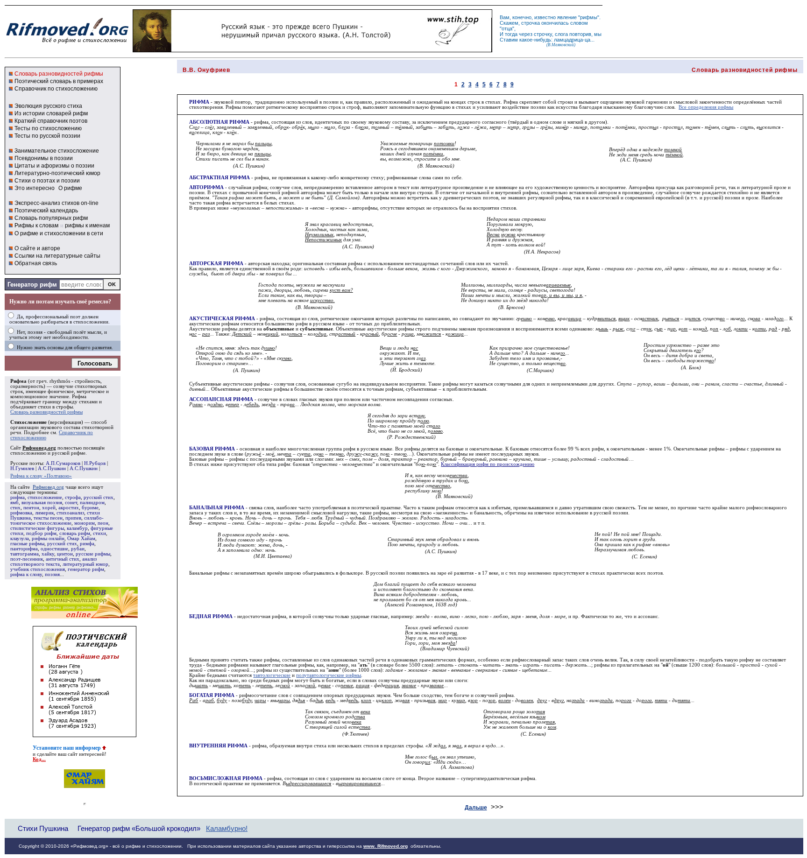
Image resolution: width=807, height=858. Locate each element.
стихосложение (45, 497)
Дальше (476, 807)
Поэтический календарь (46, 210)
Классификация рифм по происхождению (487, 464)
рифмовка (21, 512)
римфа (87, 543)
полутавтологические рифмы (328, 675)
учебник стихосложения (37, 569)
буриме (90, 507)
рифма (17, 497)
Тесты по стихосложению (48, 128)
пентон (31, 507)
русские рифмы (93, 553)
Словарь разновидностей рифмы (58, 73)
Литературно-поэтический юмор (57, 173)
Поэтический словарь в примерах (58, 81)
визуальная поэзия (41, 502)
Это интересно (34, 188)
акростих (68, 507)
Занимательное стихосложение (56, 151)
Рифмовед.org (48, 487)
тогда (511, 34)
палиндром (92, 502)
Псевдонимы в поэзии (43, 158)
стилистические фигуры (37, 528)
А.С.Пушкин (52, 468)
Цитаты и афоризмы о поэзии (54, 165)
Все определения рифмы (706, 107)
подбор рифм (41, 533)
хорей (49, 507)
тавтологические (271, 675)
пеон (103, 523)
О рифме (70, 188)
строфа (73, 497)
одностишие (54, 548)
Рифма (18, 381)
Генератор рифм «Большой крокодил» (139, 828)
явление (567, 17)
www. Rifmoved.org (385, 846)
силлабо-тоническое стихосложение (57, 520)
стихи (99, 533)
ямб (14, 502)
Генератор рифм (32, 284)
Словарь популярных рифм (51, 218)
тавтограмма (24, 553)
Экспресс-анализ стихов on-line (56, 203)
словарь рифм (74, 533)
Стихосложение (28, 422)
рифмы (588, 17)
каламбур (77, 528)
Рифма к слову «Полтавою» (41, 475)
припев (73, 517)
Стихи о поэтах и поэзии (47, 180)
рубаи (78, 548)
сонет (71, 502)
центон (65, 553)
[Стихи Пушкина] (312, 50)
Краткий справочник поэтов (50, 121)
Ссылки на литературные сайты (57, 256)
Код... (39, 759)
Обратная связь (35, 263)
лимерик (44, 512)
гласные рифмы (27, 543)
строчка (530, 23)
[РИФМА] (67, 43)
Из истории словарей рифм (51, 113)
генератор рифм (86, 569)
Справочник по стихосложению (56, 88)
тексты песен (48, 517)
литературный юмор (85, 564)
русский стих (98, 497)
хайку (48, 553)
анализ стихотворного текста (53, 561)
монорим (84, 523)
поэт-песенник (26, 559)
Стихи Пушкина (43, 828)
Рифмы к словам (36, 225)
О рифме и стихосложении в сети (58, 233)
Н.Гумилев (22, 468)
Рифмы (233, 107)
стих (15, 507)
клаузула (19, 538)
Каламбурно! (227, 828)
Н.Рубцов (95, 463)
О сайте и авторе (37, 248)
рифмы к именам (87, 225)
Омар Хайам (81, 538)
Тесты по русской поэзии (47, 136)
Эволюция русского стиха (48, 106)
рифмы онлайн (48, 538)
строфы (64, 406)
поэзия (52, 574)
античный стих (62, 559)
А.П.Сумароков (63, 463)
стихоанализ (70, 512)
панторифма (24, 548)
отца (507, 28)
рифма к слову (26, 574)
